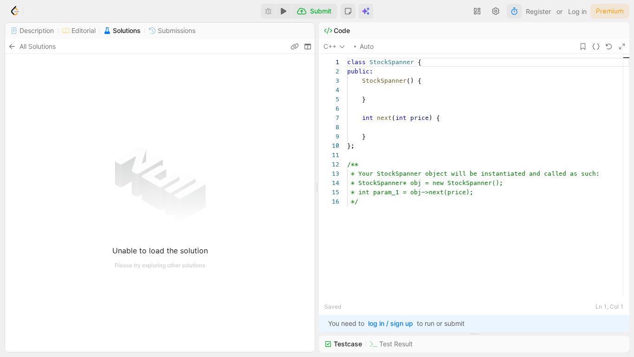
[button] (348, 11)
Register (538, 11)
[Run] (283, 11)
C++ (329, 46)
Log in (577, 11)
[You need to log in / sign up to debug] (268, 11)
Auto (367, 46)
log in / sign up (390, 323)
